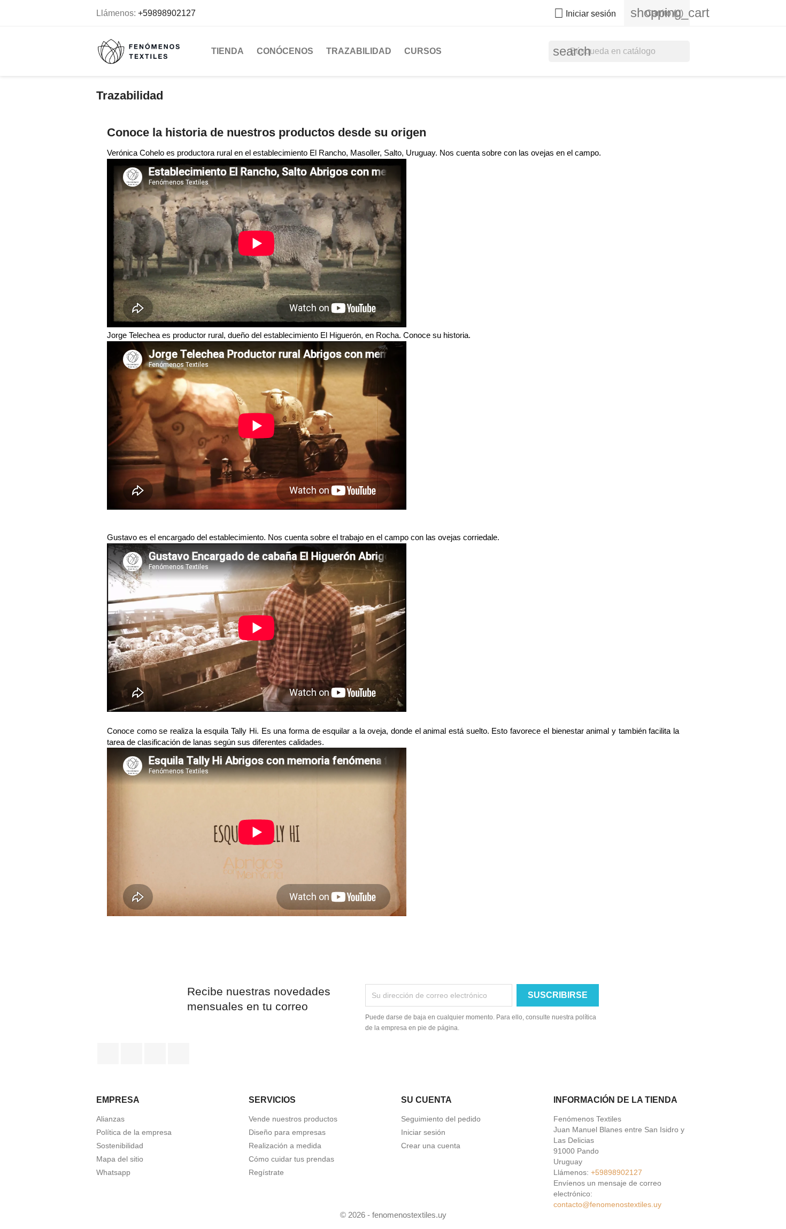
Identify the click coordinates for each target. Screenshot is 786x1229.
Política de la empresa (134, 1132)
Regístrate (266, 1172)
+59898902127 (167, 13)
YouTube (131, 1053)
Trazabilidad (358, 51)
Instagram (155, 1053)
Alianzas (110, 1119)
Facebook (108, 1053)
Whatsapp (113, 1172)
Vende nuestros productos (293, 1119)
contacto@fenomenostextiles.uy (607, 1204)
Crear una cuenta (430, 1145)
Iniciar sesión (423, 1132)
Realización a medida (285, 1145)
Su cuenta (426, 1099)
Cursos (423, 51)
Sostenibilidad (119, 1145)
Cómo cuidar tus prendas (291, 1159)
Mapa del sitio (119, 1159)
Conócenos (285, 51)
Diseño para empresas (287, 1132)
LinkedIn (178, 1053)
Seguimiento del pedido (441, 1119)
